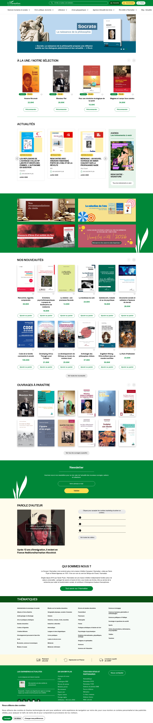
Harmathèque (87, 679)
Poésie (80, 623)
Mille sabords (87, 700)
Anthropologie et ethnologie (25, 616)
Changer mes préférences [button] (34, 718)
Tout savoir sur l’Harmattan (76, 589)
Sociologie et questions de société (119, 621)
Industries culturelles (54, 623)
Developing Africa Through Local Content (46, 356)
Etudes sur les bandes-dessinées (57, 608)
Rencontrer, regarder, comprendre (26, 299)
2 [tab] (123, 49)
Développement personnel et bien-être (28, 635)
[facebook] (38, 701)
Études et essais (22, 647)
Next (105, 158)
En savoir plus (27, 173)
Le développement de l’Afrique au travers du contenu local (66, 356)
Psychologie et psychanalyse (86, 631)
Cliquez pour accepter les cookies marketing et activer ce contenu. (41, 527)
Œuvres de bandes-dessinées (87, 608)
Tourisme (111, 638)
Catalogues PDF (63, 681)
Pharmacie (81, 616)
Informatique (51, 627)
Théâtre (111, 634)
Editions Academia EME (91, 686)
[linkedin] (29, 701)
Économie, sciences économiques (27, 643)
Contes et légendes (23, 627)
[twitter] (24, 701)
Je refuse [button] (17, 718)
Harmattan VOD (88, 684)
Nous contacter (117, 673)
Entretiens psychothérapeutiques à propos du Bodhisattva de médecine (46, 302)
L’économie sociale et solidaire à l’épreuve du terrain (127, 300)
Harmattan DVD (88, 681)
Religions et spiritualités (85, 640)
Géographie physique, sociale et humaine (60, 612)
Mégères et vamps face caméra (122, 98)
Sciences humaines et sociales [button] (18, 10)
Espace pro (61, 692)
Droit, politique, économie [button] (43, 10)
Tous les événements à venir (122, 183)
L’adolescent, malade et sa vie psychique (107, 299)
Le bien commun (88, 694)
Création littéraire (22, 631)
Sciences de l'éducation (85, 648)
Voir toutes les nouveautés (76, 376)
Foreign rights (62, 697)
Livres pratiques (52, 635)
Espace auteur (62, 694)
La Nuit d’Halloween (127, 354)
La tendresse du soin (87, 298)
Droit (18, 639)
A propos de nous (63, 676)
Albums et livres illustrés (24, 612)
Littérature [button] (61, 10)
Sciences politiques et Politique (118, 617)
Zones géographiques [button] (79, 10)
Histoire (50, 616)
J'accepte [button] (7, 718)
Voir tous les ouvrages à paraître (76, 453)
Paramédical (82, 612)
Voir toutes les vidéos (87, 537)
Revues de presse (63, 684)
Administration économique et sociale (28, 608)
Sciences (81, 644)
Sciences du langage (115, 608)
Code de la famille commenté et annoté (26, 355)
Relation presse (63, 687)
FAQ (59, 679)
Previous (17, 158)
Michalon (86, 692)
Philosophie (81, 620)
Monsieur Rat (61, 98)
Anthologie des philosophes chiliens (86, 355)
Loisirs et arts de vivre (54, 639)
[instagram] (19, 701)
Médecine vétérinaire (54, 647)
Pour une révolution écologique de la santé (92, 99)
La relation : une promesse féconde (66, 299)
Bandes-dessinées (22, 623)
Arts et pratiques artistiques (25, 620)
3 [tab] (126, 49)
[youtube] (34, 701)
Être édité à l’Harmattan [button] (127, 10)
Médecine (50, 643)
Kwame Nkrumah (30, 98)
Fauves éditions (88, 689)
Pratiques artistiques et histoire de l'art (89, 627)
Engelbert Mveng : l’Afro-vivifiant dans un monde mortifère (107, 356)
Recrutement (62, 689)
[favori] (41, 94)
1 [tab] (121, 49)
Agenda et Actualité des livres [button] (103, 10)
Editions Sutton (88, 697)
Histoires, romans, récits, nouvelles (58, 620)
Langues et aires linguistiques (56, 631)
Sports (111, 625)
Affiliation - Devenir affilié (66, 700)
